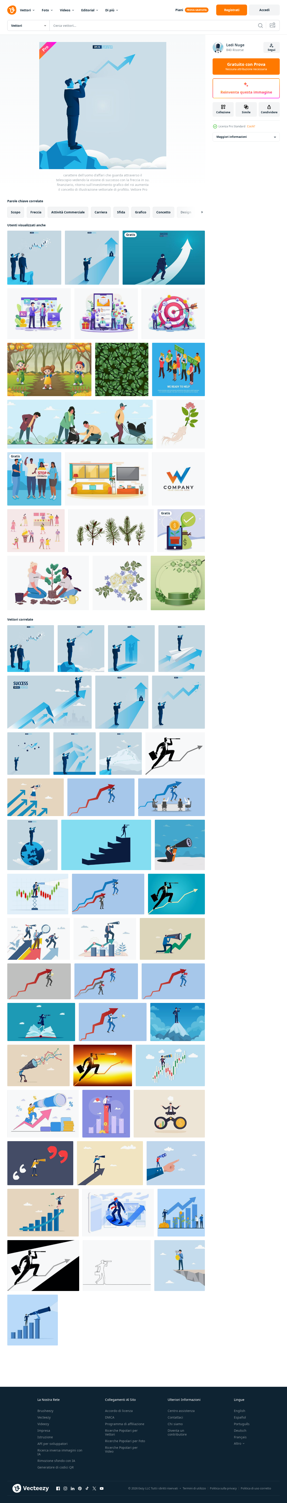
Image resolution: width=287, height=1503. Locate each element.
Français (240, 1437)
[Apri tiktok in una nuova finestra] (87, 1488)
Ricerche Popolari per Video (121, 1449)
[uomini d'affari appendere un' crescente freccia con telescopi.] (108, 894)
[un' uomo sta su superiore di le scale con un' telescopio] (106, 845)
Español (240, 1417)
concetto (163, 212)
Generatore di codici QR (55, 1467)
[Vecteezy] (11, 10)
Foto (45, 10)
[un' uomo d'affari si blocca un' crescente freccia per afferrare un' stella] (113, 1022)
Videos (65, 10)
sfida (121, 212)
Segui (271, 50)
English (239, 1411)
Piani (179, 10)
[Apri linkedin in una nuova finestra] (72, 1488)
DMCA (109, 1417)
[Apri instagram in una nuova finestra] (65, 1488)
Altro (237, 1443)
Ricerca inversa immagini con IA (59, 1452)
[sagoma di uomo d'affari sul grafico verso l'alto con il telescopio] (176, 894)
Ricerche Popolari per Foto (125, 1441)
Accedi (264, 10)
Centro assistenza (181, 1411)
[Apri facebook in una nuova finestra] (58, 1488)
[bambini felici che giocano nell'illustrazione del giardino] (49, 369)
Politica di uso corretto (256, 1488)
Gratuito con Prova (246, 66)
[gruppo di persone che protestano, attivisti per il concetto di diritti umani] (34, 479)
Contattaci (175, 1417)
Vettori (25, 10)
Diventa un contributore (177, 1432)
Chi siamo (175, 1424)
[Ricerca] (260, 25)
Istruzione (45, 1437)
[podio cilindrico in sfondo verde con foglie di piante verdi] (178, 583)
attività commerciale (68, 212)
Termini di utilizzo (194, 1488)
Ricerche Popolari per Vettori (121, 1432)
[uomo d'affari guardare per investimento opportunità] (179, 1265)
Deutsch (240, 1430)
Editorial (87, 10)
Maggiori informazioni (231, 137)
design (186, 212)
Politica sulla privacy (223, 1488)
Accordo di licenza (119, 1411)
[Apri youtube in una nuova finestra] (101, 1488)
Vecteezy (44, 1417)
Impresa (43, 1430)
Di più (109, 10)
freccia (35, 212)
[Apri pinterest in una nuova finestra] (80, 1488)
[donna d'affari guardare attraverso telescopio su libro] (41, 1022)
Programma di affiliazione (124, 1424)
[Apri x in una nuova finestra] (94, 1488)
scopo (15, 212)
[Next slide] (198, 212)
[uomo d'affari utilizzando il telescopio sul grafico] (175, 753)
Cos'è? (251, 126)
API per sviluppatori (52, 1443)
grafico (140, 212)
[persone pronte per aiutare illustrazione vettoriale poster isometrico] (178, 369)
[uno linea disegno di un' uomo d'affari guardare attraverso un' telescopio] (117, 1265)
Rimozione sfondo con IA (56, 1461)
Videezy (43, 1424)
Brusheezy (45, 1411)
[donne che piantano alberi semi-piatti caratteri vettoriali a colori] (48, 583)
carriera (101, 212)
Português (242, 1424)
